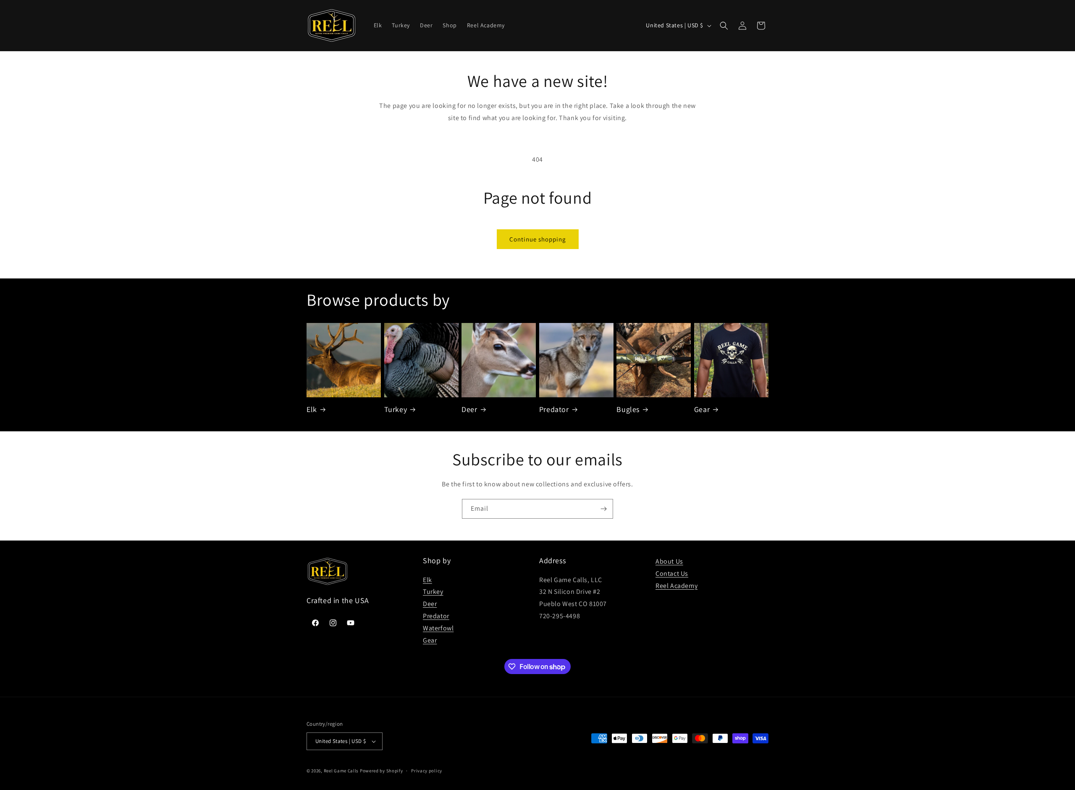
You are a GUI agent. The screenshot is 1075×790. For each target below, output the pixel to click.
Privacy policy (426, 771)
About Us (669, 561)
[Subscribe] (603, 509)
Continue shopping (537, 239)
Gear (702, 409)
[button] (724, 25)
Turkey (395, 409)
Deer (469, 409)
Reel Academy (676, 585)
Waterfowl (438, 628)
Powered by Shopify (381, 771)
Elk (312, 409)
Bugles (628, 409)
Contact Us (671, 573)
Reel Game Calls (341, 771)
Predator (554, 409)
